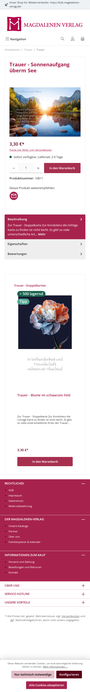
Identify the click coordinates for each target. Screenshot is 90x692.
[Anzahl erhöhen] (38, 168)
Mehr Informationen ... (55, 666)
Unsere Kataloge (18, 526)
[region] (45, 112)
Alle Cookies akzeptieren (46, 685)
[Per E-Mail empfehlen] (14, 195)
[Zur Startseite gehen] (45, 23)
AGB (11, 490)
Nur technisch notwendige (32, 674)
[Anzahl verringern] (13, 168)
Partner (13, 531)
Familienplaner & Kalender (25, 542)
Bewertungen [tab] (17, 254)
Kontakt (13, 572)
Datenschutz (16, 500)
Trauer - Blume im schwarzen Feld (43, 395)
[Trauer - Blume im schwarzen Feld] (45, 336)
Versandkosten (71, 616)
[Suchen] (62, 39)
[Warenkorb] (83, 39)
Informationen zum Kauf (25, 555)
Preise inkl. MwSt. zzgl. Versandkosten (30, 149)
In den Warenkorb (62, 168)
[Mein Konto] (73, 39)
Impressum (15, 495)
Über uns (14, 536)
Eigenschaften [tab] (17, 244)
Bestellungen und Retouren (25, 567)
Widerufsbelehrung (20, 506)
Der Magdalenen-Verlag (24, 519)
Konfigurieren (69, 674)
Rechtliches (14, 483)
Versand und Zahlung (21, 561)
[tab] (45, 226)
